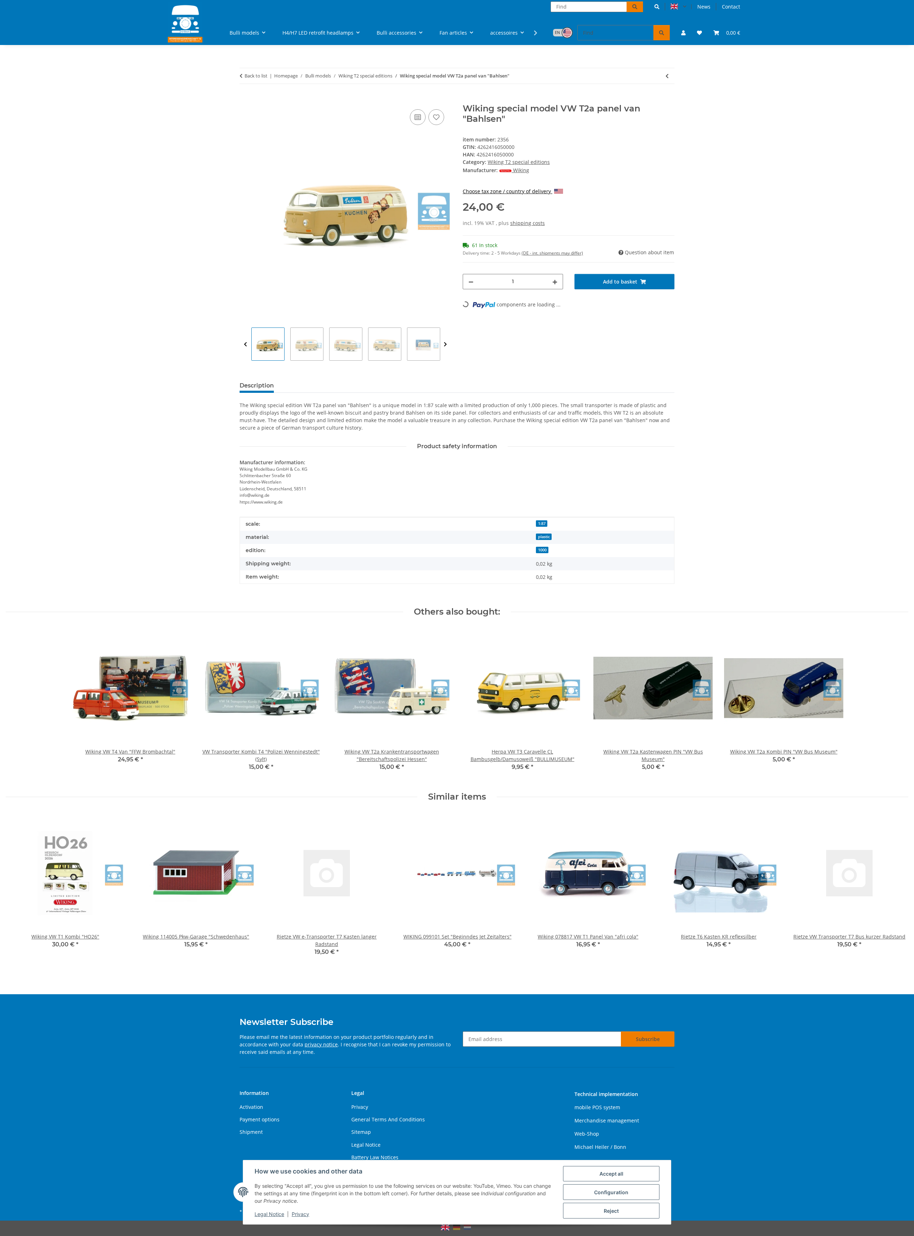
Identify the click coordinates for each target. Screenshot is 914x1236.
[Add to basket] (245, 100)
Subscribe (648, 1039)
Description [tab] (257, 385)
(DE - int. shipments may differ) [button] (552, 253)
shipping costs (527, 223)
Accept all (611, 1174)
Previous (245, 344)
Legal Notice (269, 1214)
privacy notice (321, 1044)
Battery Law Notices (374, 1157)
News (703, 6)
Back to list (256, 75)
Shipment (251, 1132)
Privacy (300, 1214)
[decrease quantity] (471, 281)
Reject (611, 1211)
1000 (542, 549)
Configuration (611, 1192)
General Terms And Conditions (388, 1119)
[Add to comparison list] (418, 117)
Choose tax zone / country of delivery (507, 191)
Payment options (260, 1119)
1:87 (542, 523)
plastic (544, 536)
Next (445, 344)
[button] (657, 6)
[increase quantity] (555, 281)
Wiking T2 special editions (519, 162)
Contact (731, 6)
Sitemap (361, 1132)
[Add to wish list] (436, 117)
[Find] (635, 6)
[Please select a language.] (678, 6)
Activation (251, 1107)
